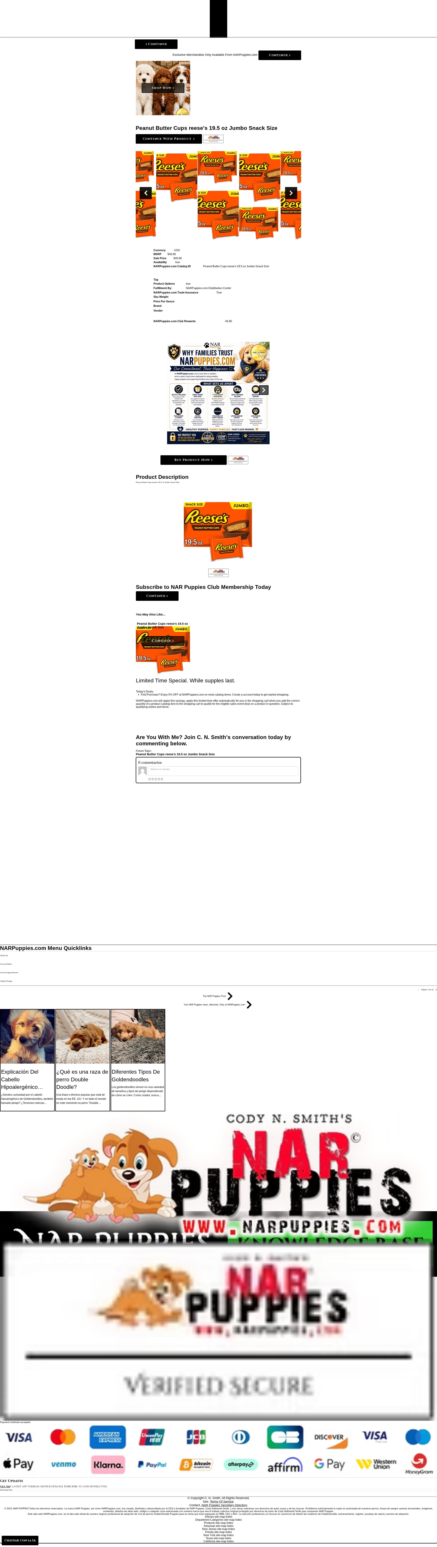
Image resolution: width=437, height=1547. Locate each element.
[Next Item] (291, 193)
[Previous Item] (146, 193)
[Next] (264, 390)
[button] (213, 139)
